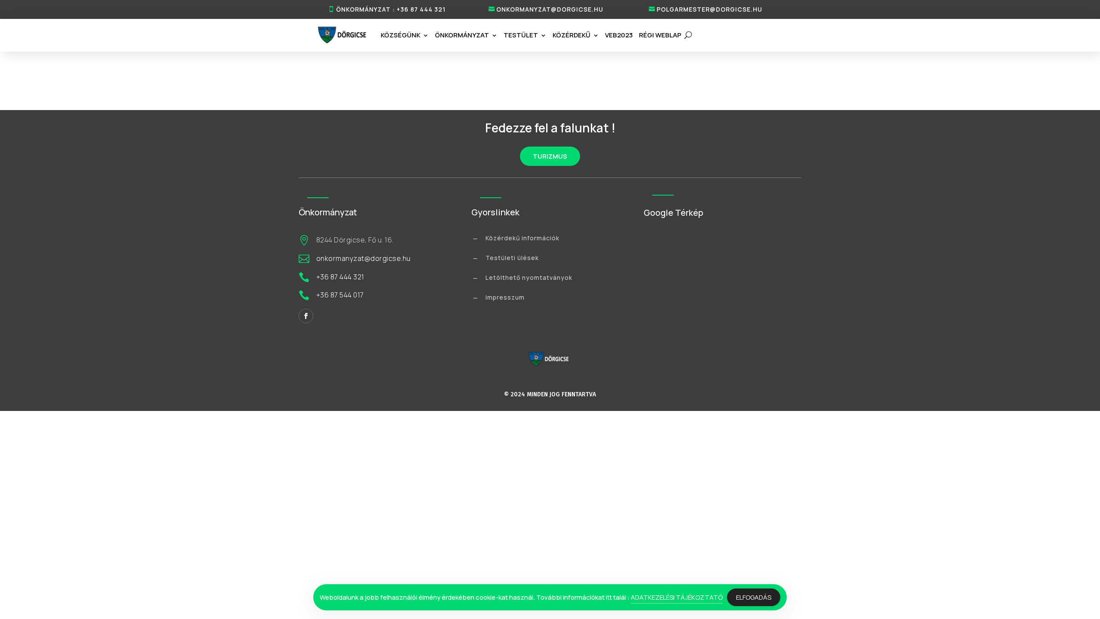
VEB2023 (619, 35)
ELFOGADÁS (753, 597)
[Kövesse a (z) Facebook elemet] (306, 316)
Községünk (400, 35)
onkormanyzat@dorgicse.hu (549, 9)
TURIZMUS (550, 156)
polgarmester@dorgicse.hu (709, 9)
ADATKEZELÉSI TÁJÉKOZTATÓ (677, 597)
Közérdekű (571, 35)
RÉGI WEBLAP (660, 35)
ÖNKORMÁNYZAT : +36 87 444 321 (391, 9)
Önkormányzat (462, 35)
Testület (521, 35)
